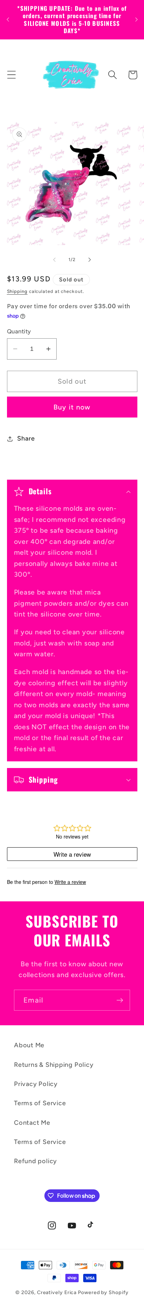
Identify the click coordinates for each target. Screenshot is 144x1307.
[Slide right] (90, 259)
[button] (11, 75)
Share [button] (26, 438)
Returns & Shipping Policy (54, 1065)
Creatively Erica (57, 1292)
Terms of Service (40, 1103)
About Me (29, 1045)
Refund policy (35, 1161)
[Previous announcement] (7, 19)
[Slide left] (54, 259)
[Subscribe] (120, 1000)
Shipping (17, 291)
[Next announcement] (136, 19)
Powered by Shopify (103, 1292)
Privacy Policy (36, 1084)
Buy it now (72, 407)
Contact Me (32, 1123)
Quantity (19, 331)
